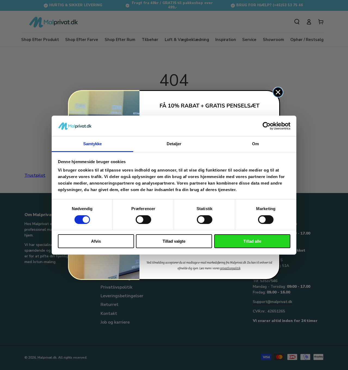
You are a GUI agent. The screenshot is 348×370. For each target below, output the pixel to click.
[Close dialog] (278, 92)
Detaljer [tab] (174, 143)
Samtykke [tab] (92, 143)
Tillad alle (252, 241)
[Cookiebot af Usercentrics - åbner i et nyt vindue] (266, 126)
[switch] (143, 219)
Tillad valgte (174, 241)
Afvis (96, 241)
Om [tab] (255, 143)
